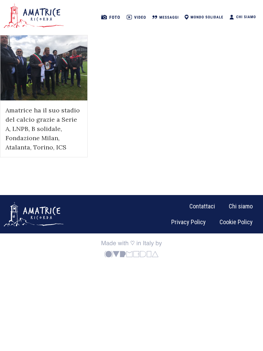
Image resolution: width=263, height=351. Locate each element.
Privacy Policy (188, 222)
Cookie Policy (236, 222)
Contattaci (202, 206)
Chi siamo (241, 206)
